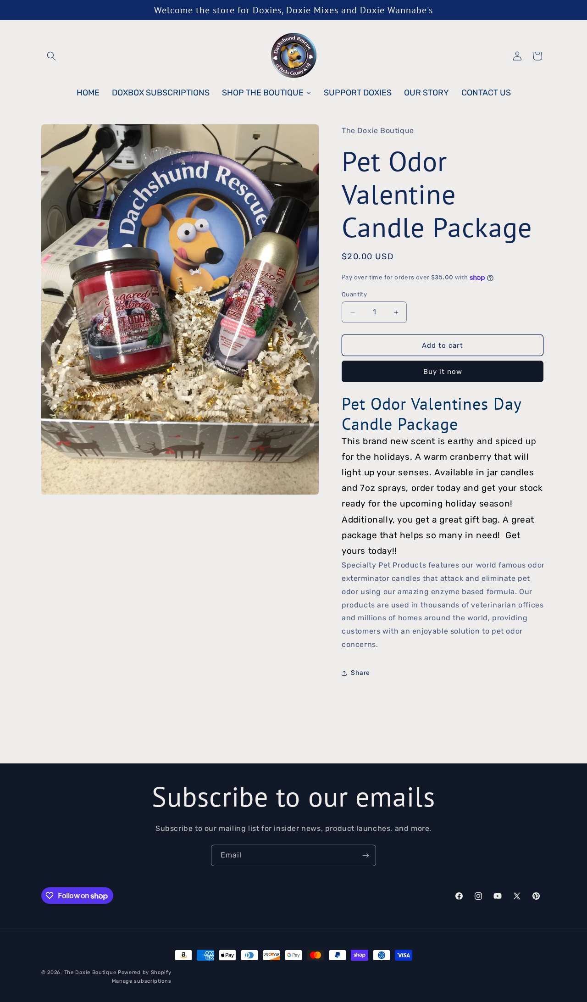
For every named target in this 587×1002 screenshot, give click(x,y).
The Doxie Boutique (90, 972)
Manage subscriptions (142, 981)
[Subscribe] (365, 855)
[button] (51, 56)
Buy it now (442, 371)
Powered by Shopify (145, 972)
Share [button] (360, 673)
